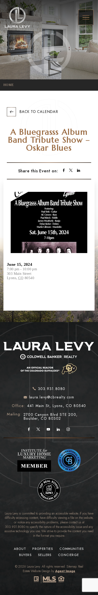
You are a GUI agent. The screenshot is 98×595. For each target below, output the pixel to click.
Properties (42, 549)
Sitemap (71, 566)
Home (8, 85)
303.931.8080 (15, 526)
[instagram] (68, 429)
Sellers (45, 555)
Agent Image (65, 571)
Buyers (25, 555)
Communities (71, 549)
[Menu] (85, 17)
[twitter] (70, 170)
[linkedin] (78, 170)
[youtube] (48, 429)
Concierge (68, 555)
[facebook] (63, 170)
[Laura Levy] (49, 357)
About (20, 549)
